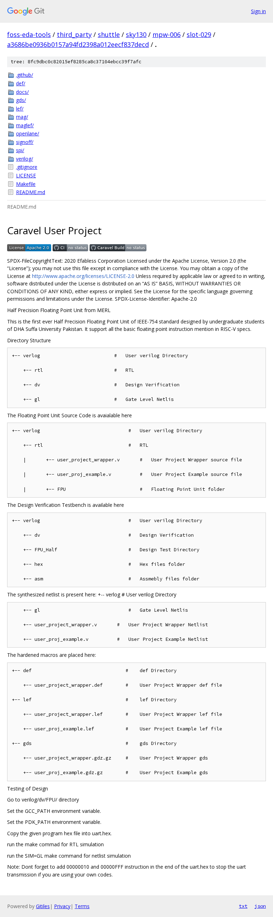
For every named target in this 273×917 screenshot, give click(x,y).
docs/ (22, 92)
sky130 (136, 34)
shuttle (109, 34)
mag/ (22, 116)
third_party (74, 34)
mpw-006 (166, 34)
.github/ (24, 74)
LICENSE (26, 175)
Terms (82, 906)
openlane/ (27, 133)
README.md (30, 192)
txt (243, 906)
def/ (20, 83)
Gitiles (43, 906)
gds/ (21, 100)
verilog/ (24, 158)
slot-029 (199, 34)
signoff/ (24, 142)
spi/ (20, 150)
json (260, 906)
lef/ (19, 108)
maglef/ (25, 125)
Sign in (258, 11)
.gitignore (26, 166)
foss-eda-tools (29, 34)
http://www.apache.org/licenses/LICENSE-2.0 (83, 276)
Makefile (26, 184)
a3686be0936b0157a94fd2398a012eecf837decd (78, 44)
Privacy (62, 906)
